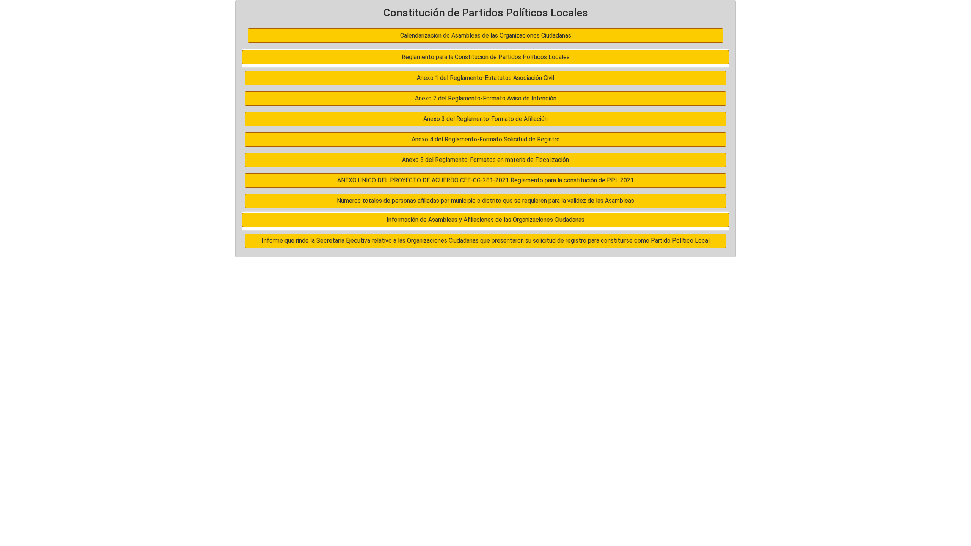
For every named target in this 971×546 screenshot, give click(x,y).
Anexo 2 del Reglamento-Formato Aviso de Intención (485, 98)
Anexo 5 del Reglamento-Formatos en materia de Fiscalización (485, 159)
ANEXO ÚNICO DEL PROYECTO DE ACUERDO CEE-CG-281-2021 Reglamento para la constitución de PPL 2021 (485, 180)
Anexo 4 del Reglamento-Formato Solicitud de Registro (486, 139)
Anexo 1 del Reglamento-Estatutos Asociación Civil (485, 78)
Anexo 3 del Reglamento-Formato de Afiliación (485, 118)
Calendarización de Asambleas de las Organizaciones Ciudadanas (485, 35)
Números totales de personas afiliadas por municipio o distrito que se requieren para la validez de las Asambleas (485, 200)
